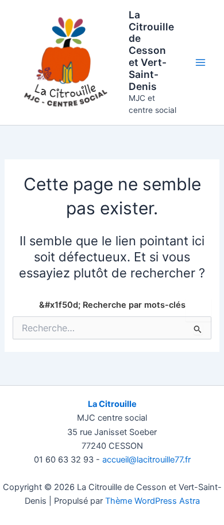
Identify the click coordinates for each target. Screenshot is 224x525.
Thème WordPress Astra (152, 501)
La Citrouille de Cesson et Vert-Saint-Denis (151, 50)
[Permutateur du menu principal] (200, 62)
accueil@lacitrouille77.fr (146, 460)
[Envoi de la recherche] (198, 329)
